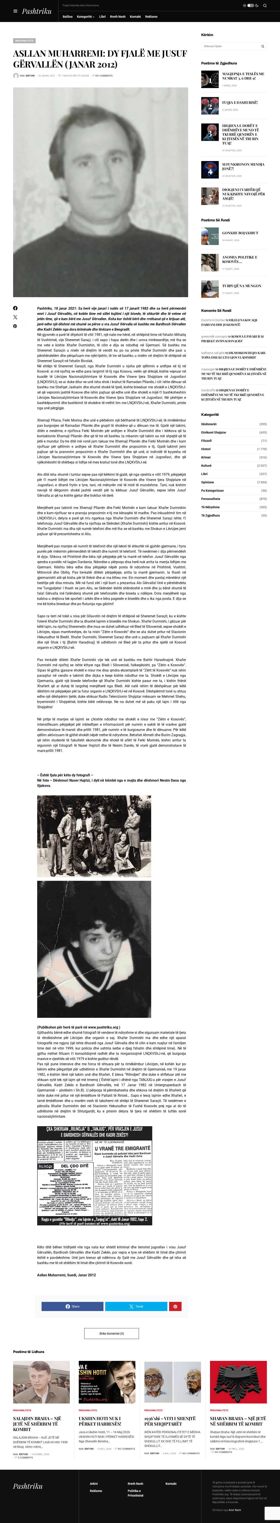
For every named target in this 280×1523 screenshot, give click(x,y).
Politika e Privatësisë (136, 1493)
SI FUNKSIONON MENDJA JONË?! (243, 166)
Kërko (263, 46)
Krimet (206, 457)
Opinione (207, 482)
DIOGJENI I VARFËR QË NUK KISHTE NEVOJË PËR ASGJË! (243, 194)
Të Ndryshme (210, 507)
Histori (206, 449)
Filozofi (206, 440)
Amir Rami (235, 1510)
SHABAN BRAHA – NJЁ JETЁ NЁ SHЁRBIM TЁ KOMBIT (238, 1421)
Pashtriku (37, 11)
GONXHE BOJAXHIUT (240, 233)
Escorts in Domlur (213, 320)
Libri (204, 474)
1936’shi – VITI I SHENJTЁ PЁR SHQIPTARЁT (170, 1421)
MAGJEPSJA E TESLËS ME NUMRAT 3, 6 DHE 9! (243, 75)
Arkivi (94, 1483)
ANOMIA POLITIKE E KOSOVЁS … (239, 259)
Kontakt (171, 1483)
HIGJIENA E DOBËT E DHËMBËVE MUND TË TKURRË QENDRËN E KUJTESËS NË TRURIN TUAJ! (240, 134)
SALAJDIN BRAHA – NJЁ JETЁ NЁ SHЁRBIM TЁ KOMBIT (37, 1423)
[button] (15, 11)
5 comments (25, 1457)
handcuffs (208, 390)
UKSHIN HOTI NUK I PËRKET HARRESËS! (100, 1421)
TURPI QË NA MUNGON (241, 285)
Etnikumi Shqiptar (213, 432)
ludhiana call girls (213, 353)
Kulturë (206, 465)
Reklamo (96, 1491)
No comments (103, 75)
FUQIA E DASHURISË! (239, 102)
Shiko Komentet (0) (111, 1333)
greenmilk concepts (214, 336)
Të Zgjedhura (210, 515)
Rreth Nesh (135, 1483)
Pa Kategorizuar (212, 490)
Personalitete (24, 40)
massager (208, 369)
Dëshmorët (209, 424)
